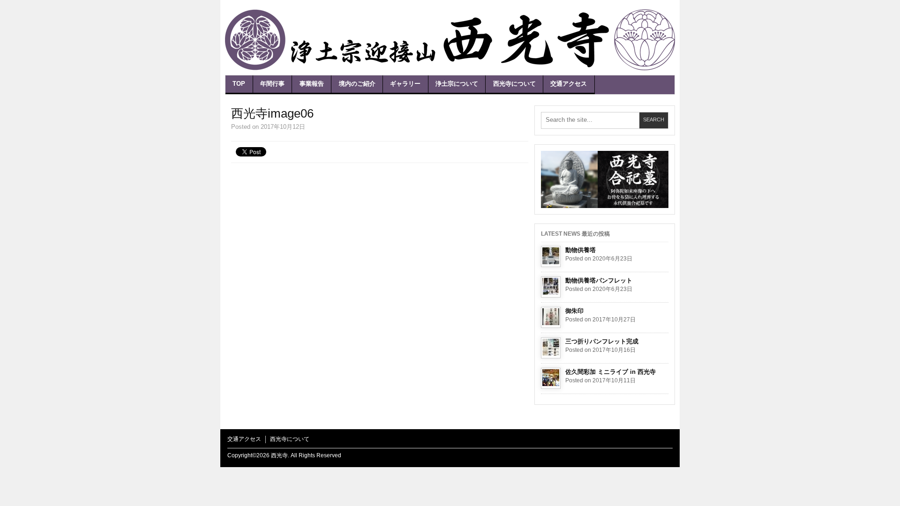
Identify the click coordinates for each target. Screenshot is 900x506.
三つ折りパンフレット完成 (601, 341)
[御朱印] (551, 317)
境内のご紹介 (357, 83)
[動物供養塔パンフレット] (551, 287)
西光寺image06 (272, 113)
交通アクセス (568, 83)
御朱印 (574, 310)
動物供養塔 (580, 249)
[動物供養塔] (551, 256)
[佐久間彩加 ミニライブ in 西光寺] (551, 378)
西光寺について (514, 83)
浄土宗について (456, 83)
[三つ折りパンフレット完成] (551, 347)
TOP (238, 83)
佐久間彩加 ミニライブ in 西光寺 (610, 371)
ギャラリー (405, 83)
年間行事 (272, 83)
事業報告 (312, 83)
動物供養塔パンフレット (598, 280)
